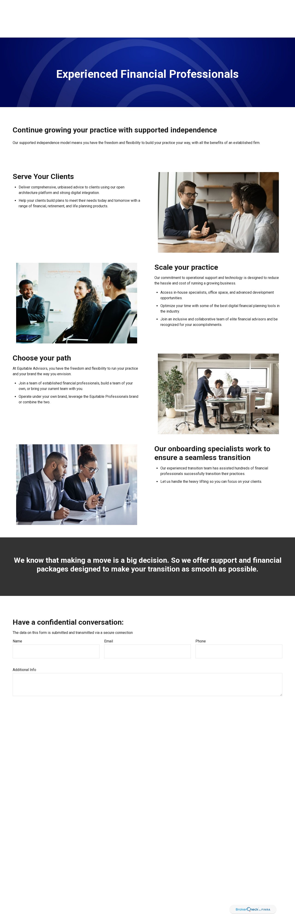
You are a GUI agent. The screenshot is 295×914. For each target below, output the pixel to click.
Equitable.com (205, 4)
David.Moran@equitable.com (32, 911)
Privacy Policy (232, 4)
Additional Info (24, 670)
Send (21, 710)
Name (17, 641)
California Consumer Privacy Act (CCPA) (226, 900)
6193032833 (30, 869)
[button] (147, 23)
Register (255, 4)
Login (272, 4)
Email (108, 641)
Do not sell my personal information (189, 905)
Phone (200, 641)
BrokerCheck (179, 864)
